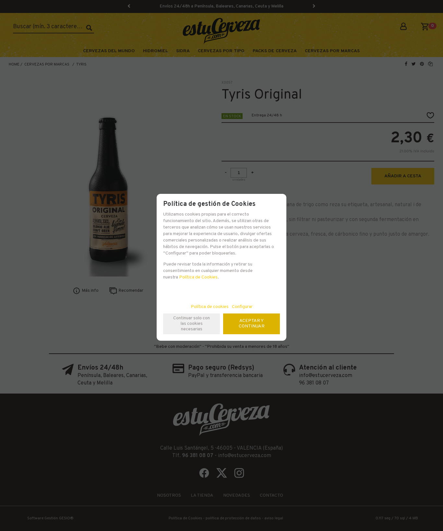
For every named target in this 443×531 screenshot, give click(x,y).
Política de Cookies (198, 277)
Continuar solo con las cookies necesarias (191, 323)
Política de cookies (210, 307)
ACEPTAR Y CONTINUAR (252, 323)
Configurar (242, 307)
